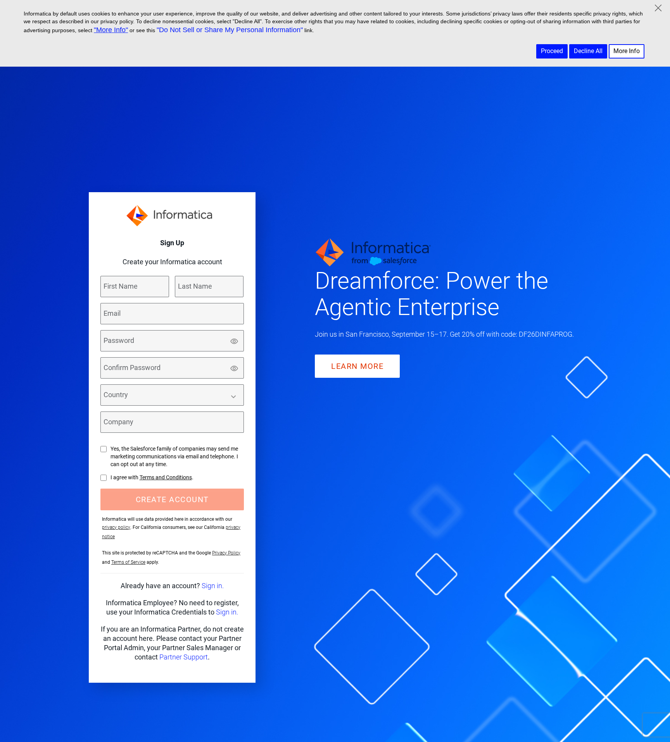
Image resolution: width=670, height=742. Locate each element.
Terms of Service (128, 562)
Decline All (588, 51)
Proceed (552, 51)
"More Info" (111, 30)
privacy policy (116, 527)
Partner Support (183, 657)
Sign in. (213, 586)
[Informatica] (172, 215)
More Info (626, 51)
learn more (357, 366)
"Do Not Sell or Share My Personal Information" (230, 30)
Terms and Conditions (166, 477)
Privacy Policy (226, 553)
